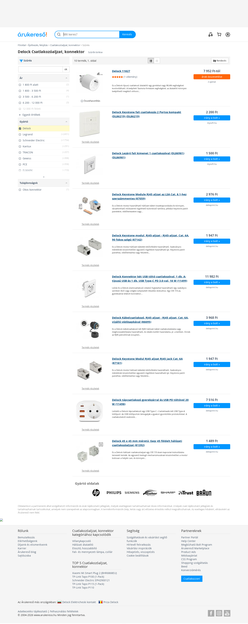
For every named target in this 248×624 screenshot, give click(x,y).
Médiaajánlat (189, 555)
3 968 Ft (212, 318)
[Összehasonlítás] (210, 34)
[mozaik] (157, 60)
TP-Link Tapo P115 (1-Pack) (88, 584)
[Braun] (204, 492)
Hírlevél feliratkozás (139, 544)
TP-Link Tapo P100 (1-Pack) (88, 576)
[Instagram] (219, 612)
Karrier (22, 548)
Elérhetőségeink (27, 541)
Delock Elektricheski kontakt (79, 602)
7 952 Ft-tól (212, 71)
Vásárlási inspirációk (139, 548)
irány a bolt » (212, 117)
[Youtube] (227, 612)
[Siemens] (132, 492)
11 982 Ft (212, 276)
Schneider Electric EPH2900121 (91, 580)
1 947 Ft (212, 235)
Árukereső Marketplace (195, 548)
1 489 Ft (212, 441)
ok (65, 69)
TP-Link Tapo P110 (83, 587)
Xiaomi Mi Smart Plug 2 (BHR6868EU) (94, 573)
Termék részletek (90, 141)
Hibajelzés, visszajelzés (141, 552)
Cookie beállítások (138, 555)
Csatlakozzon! (192, 578)
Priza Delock (110, 602)
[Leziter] (150, 492)
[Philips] (114, 492)
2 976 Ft (212, 194)
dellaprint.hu (212, 205)
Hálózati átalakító (82, 544)
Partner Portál (189, 537)
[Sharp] (168, 492)
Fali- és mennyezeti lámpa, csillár (92, 552)
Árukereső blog (27, 552)
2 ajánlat (212, 81)
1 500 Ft (212, 153)
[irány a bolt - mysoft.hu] (92, 123)
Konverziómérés (191, 570)
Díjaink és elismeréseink (32, 544)
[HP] (96, 492)
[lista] (151, 60)
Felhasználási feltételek (64, 611)
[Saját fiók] (228, 34)
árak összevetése (212, 76)
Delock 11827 (121, 71)
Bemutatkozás (26, 537)
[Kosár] (219, 34)
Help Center (188, 541)
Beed (184, 566)
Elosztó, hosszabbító (84, 548)
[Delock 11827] (92, 82)
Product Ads (188, 552)
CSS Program (189, 559)
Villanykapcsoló (81, 541)
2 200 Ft (212, 112)
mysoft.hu (212, 122)
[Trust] (186, 492)
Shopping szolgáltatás (194, 563)
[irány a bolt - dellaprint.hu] (92, 206)
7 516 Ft (212, 400)
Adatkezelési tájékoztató (32, 611)
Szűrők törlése (95, 52)
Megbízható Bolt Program (196, 544)
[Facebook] (211, 612)
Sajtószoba (24, 555)
